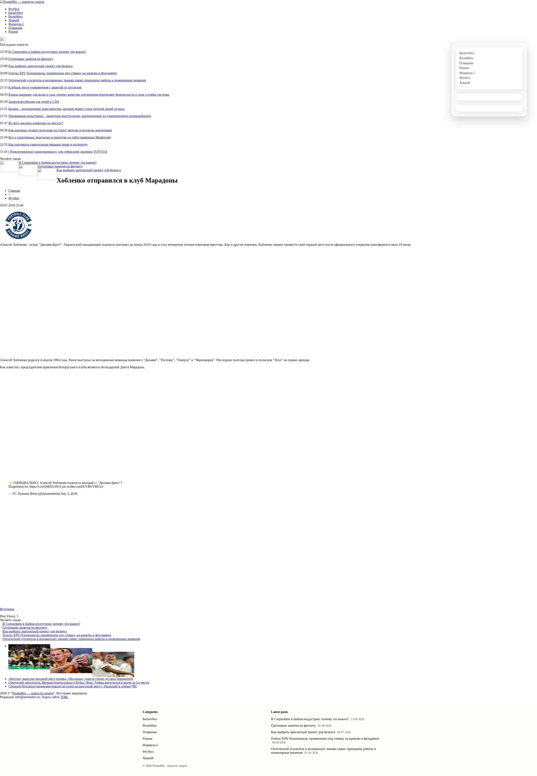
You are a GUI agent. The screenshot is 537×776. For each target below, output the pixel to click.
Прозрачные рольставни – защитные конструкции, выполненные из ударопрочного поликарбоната (79, 116)
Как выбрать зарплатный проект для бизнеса (40, 66)
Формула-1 (16, 24)
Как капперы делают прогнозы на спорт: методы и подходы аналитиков (60, 130)
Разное (13, 31)
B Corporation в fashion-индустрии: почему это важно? (47, 52)
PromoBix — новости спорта (32, 693)
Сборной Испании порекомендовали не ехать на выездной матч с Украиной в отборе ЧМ (72, 686)
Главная (14, 190)
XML (64, 697)
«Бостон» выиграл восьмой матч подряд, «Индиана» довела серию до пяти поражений (70, 679)
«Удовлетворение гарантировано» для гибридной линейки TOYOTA (57, 151)
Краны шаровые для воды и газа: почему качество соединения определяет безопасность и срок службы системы (88, 94)
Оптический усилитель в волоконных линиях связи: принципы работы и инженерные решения (77, 80)
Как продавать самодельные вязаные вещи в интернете (47, 144)
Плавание (15, 28)
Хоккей (13, 20)
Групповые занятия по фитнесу (30, 59)
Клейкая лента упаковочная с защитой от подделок (45, 87)
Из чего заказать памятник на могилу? (35, 123)
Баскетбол (15, 12)
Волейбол (15, 16)
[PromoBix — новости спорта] (22, 2)
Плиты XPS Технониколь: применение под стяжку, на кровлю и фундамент (62, 73)
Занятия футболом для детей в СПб (33, 101)
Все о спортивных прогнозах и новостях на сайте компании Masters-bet (59, 137)
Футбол (13, 9)
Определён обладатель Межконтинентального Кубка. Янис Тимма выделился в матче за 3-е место (78, 682)
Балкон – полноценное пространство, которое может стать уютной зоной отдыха (66, 109)
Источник (7, 609)
